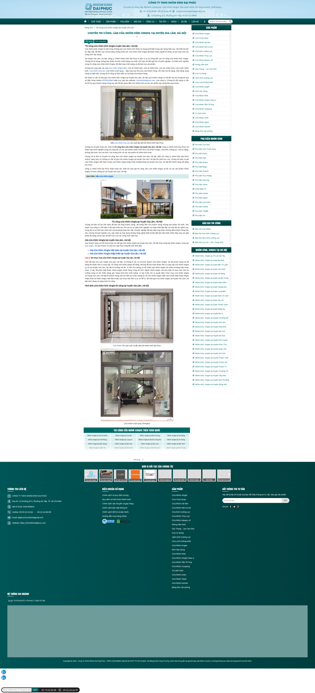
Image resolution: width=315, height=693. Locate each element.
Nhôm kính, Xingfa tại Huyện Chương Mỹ (211, 318)
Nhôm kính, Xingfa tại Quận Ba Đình (209, 260)
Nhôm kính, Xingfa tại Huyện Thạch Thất (211, 358)
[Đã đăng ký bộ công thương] (108, 521)
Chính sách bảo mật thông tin (114, 508)
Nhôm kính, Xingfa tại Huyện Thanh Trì (211, 367)
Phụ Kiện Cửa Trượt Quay (205, 149)
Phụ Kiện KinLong (202, 180)
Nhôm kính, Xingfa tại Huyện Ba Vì (209, 313)
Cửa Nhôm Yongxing (203, 109)
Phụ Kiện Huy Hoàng (203, 176)
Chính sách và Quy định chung (115, 495)
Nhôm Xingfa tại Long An (123, 440)
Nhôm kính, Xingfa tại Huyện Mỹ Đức (210, 336)
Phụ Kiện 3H (200, 215)
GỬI (285, 500)
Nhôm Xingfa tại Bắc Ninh (176, 444)
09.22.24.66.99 (164, 11)
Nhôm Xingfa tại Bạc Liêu (150, 444)
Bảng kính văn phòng (203, 131)
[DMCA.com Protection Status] (124, 521)
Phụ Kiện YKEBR (201, 211)
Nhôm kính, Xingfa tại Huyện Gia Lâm (210, 322)
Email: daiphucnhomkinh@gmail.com (27, 517)
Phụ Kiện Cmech (202, 171)
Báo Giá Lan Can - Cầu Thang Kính (209, 242)
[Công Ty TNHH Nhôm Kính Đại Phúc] (98, 9)
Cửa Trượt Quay (201, 38)
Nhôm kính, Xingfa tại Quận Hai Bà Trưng (211, 278)
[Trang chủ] (85, 21)
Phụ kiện (124, 21)
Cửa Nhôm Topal (202, 122)
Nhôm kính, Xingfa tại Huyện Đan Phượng (212, 380)
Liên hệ (195, 21)
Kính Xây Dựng (201, 91)
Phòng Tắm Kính (201, 65)
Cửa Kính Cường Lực (203, 51)
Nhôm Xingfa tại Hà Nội (124, 435)
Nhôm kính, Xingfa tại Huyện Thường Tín (211, 371)
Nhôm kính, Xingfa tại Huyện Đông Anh (211, 384)
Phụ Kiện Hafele (201, 207)
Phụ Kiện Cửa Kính (202, 202)
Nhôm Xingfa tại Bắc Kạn (123, 444)
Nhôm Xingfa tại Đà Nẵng (176, 435)
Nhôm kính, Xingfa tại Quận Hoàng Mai (211, 287)
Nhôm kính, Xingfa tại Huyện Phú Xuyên (211, 340)
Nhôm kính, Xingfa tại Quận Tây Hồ (209, 300)
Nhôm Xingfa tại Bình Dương (150, 435)
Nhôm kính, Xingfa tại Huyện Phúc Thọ (211, 344)
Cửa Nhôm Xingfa (202, 33)
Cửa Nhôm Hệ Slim (202, 42)
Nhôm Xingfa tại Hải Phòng (97, 440)
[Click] (86, 474)
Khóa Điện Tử (200, 189)
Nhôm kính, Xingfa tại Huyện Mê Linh (210, 331)
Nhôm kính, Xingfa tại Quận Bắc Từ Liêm (211, 265)
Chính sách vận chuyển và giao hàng (118, 503)
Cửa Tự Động (200, 73)
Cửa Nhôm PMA (201, 96)
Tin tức (162, 21)
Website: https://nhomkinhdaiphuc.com (29, 523)
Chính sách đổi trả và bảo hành (115, 512)
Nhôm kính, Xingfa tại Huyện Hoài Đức (210, 327)
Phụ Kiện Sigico (201, 198)
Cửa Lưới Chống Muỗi (204, 82)
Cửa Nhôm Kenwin (202, 127)
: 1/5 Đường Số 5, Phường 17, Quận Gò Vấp (26, 601)
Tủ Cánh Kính (200, 113)
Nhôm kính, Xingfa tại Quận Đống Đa (210, 309)
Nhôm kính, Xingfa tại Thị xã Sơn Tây (210, 256)
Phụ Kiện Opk (200, 158)
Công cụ (150, 21)
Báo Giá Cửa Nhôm (203, 229)
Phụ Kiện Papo (201, 153)
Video (173, 21)
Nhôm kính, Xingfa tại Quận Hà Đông (210, 274)
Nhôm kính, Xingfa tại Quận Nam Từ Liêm (212, 296)
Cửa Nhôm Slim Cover (204, 47)
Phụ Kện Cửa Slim (202, 145)
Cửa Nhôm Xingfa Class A (205, 100)
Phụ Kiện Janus (201, 184)
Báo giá (137, 21)
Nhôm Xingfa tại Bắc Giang (97, 444)
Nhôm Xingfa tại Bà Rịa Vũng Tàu (150, 440)
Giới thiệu (96, 21)
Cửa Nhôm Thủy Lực (203, 56)
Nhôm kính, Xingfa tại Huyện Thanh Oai (211, 362)
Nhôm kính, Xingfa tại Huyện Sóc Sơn (210, 353)
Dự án (184, 21)
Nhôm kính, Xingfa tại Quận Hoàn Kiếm (211, 282)
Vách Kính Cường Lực (204, 78)
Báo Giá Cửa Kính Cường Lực (207, 233)
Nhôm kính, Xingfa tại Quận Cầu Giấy (210, 269)
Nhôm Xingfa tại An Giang (176, 440)
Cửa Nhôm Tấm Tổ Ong (204, 104)
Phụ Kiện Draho (201, 162)
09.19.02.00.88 (149, 11)
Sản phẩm (111, 21)
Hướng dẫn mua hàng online (114, 516)
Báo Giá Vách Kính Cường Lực (207, 238)
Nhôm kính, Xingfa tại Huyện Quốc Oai (210, 349)
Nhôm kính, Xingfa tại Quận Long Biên (210, 291)
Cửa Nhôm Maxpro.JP (204, 60)
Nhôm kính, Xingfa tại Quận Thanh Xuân (211, 305)
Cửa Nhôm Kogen (202, 87)
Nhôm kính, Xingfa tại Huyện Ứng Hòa (210, 375)
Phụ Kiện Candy (201, 193)
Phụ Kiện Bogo (201, 167)
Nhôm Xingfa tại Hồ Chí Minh (97, 435)
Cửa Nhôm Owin (201, 118)
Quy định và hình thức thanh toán (116, 499)
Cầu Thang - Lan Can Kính (206, 69)
